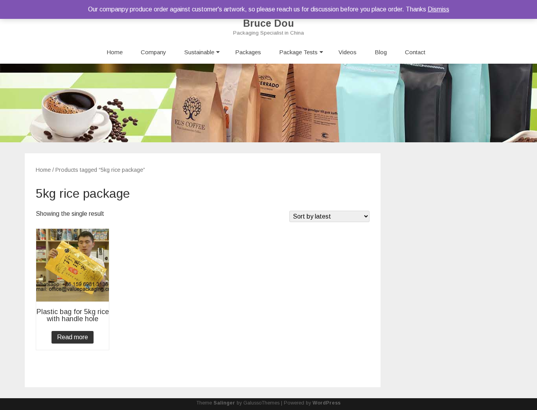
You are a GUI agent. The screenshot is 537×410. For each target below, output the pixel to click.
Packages (248, 52)
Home (115, 52)
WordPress (326, 403)
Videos (347, 52)
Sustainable (199, 52)
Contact (415, 52)
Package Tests (298, 52)
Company (153, 52)
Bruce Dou (268, 23)
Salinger (224, 403)
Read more (72, 337)
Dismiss (438, 9)
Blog (381, 52)
